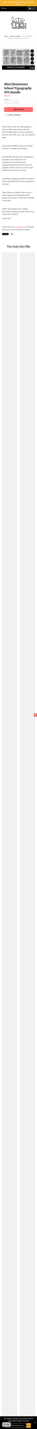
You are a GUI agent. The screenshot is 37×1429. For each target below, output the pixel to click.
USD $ (11, 8)
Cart (33, 8)
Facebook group (19, 227)
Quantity (7, 99)
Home (6, 36)
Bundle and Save (15, 36)
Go (28, 1426)
